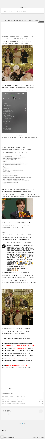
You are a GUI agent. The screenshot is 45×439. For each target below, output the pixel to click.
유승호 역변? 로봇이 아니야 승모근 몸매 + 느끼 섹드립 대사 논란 (13, 403)
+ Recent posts (3, 430)
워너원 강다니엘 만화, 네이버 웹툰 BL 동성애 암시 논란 (11, 401)
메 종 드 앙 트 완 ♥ (7, 410)
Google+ (14, 437)
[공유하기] (5, 388)
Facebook (8, 437)
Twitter (6, 437)
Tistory (37, 437)
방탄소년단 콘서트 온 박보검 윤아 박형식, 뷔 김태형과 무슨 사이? (13, 396)
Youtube (11, 437)
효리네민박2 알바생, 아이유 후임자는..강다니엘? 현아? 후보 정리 (13, 399)
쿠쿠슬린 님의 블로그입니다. (8, 411)
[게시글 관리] (6, 388)
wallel (43, 437)
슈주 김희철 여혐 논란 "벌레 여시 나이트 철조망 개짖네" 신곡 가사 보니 (15, 11)
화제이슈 (4, 393)
